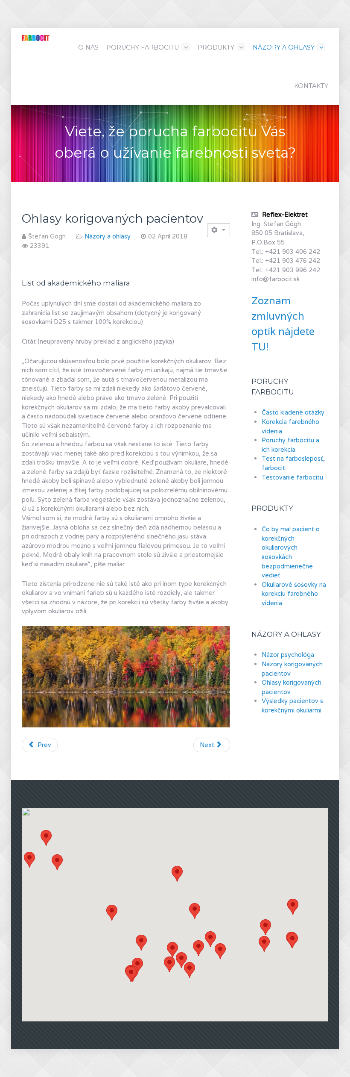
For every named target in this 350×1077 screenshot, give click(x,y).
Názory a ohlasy (108, 236)
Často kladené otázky (293, 412)
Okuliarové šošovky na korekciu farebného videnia (294, 593)
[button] (293, 906)
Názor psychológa (288, 654)
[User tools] (218, 230)
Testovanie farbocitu (292, 477)
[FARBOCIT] (36, 37)
